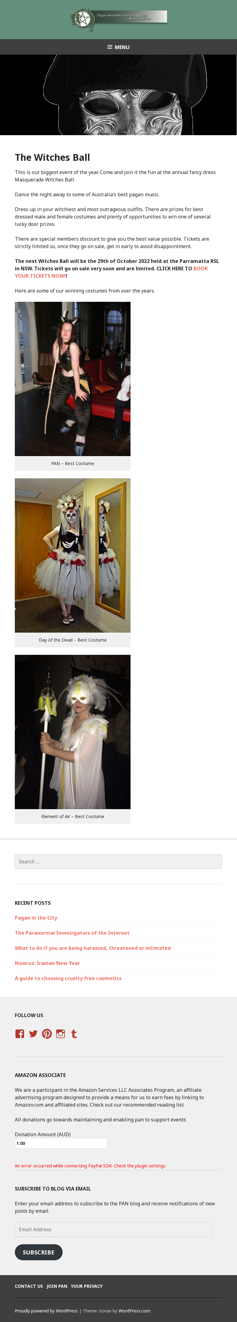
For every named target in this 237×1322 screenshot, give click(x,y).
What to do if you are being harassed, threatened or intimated (93, 948)
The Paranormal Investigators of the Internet (72, 932)
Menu (122, 47)
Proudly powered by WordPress (46, 1311)
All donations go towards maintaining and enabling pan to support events (100, 1119)
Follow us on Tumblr (74, 1039)
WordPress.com (134, 1311)
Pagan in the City (36, 917)
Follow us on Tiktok (112, 1030)
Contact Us (29, 1286)
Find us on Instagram (60, 1039)
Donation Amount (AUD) (43, 1134)
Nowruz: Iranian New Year (47, 963)
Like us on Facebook (19, 1039)
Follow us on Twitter (33, 1039)
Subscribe (39, 1252)
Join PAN (57, 1286)
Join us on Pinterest (47, 1039)
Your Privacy (86, 1286)
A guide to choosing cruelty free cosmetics (68, 978)
